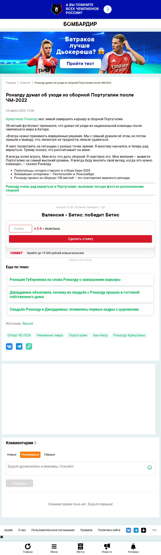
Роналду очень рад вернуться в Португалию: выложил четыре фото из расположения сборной (75, 188)
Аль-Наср (100, 335)
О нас (22, 530)
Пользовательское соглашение (52, 530)
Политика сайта (109, 530)
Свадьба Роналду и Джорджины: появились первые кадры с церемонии (74, 309)
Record (28, 324)
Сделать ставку (80, 239)
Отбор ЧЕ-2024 (19, 335)
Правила (86, 530)
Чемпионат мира (49, 335)
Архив (8, 530)
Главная (11, 82)
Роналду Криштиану (129, 335)
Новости (25, 82)
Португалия (78, 335)
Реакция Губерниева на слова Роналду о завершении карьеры (65, 279)
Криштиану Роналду (22, 119)
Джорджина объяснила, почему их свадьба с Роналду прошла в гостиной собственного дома (74, 294)
